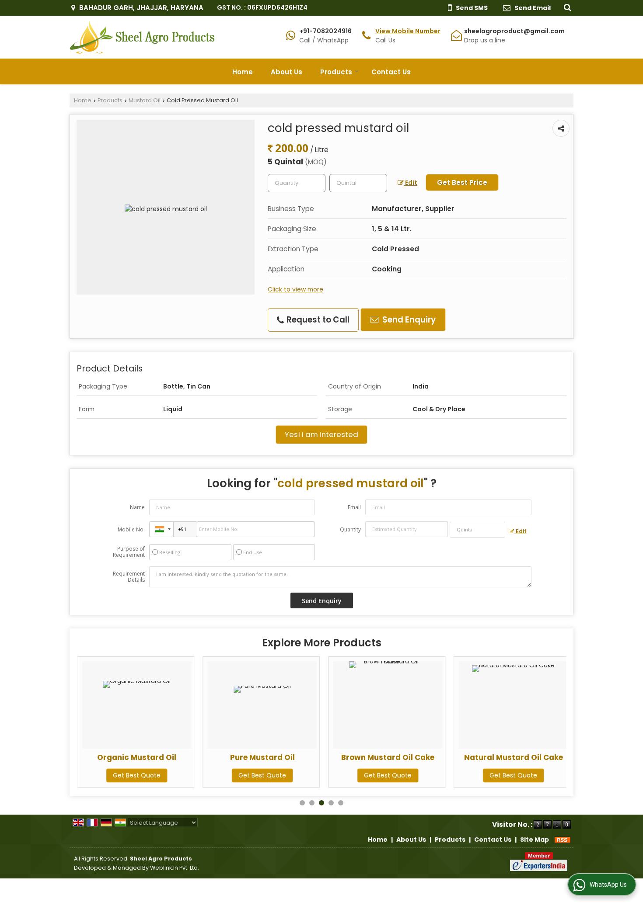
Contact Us (391, 71)
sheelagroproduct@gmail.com (514, 31)
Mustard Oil (145, 100)
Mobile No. (131, 529)
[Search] (566, 7)
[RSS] (562, 839)
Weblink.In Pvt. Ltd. (174, 867)
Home (242, 71)
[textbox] (358, 183)
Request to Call (317, 319)
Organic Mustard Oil (136, 757)
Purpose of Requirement (129, 552)
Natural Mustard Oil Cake (513, 757)
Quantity (350, 529)
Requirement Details (129, 577)
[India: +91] (161, 529)
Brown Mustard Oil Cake (387, 757)
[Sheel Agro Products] (142, 37)
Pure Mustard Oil (262, 757)
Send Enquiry (408, 319)
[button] (407, 31)
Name (137, 507)
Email (354, 507)
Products (336, 71)
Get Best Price (462, 182)
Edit (410, 182)
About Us (286, 71)
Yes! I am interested (321, 434)
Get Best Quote (137, 775)
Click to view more (295, 289)
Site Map (534, 839)
